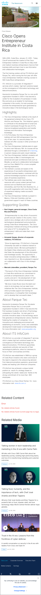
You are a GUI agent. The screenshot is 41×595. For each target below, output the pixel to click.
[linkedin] (20, 574)
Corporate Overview (16, 560)
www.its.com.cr (20, 383)
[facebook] (1, 574)
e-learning (33, 151)
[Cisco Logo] (5, 3)
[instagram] (39, 574)
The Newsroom (16, 3)
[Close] (38, 578)
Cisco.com (4, 560)
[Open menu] (36, 3)
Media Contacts (6, 566)
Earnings (16, 566)
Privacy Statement (20, 587)
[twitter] (10, 574)
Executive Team (30, 560)
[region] (20, 585)
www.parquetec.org (29, 329)
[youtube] (29, 574)
